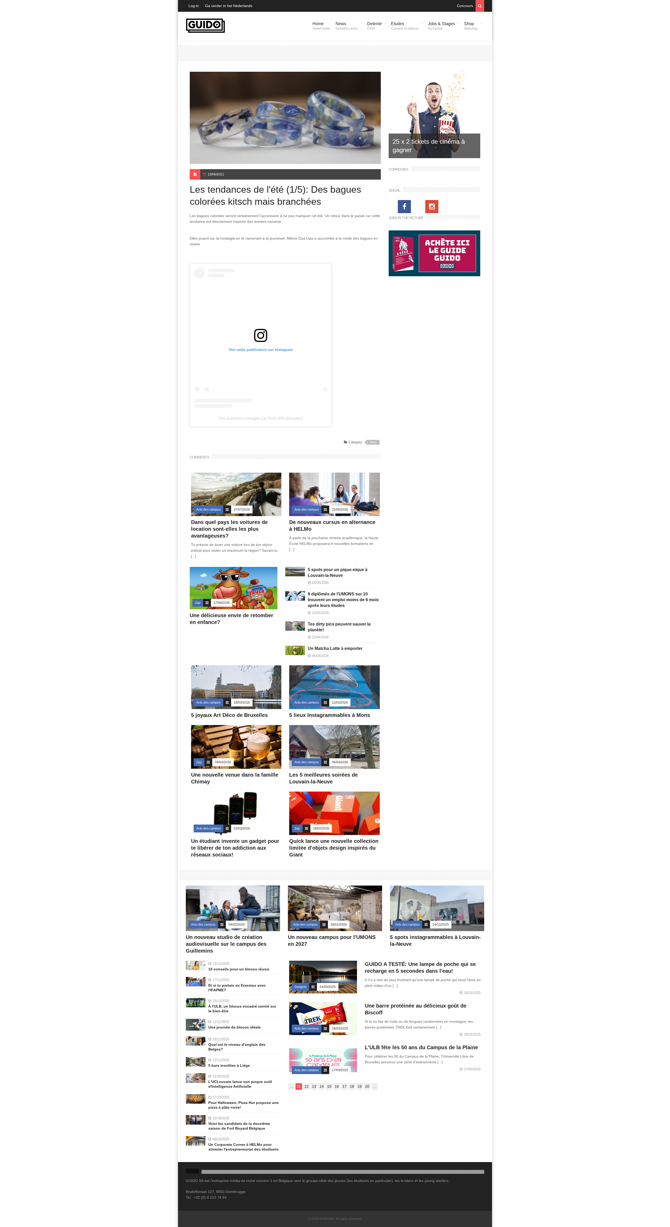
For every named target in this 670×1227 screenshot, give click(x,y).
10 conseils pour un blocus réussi (238, 969)
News (347, 25)
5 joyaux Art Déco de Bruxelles (230, 715)
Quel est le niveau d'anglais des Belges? (236, 1046)
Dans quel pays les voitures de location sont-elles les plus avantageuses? (229, 529)
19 (360, 1086)
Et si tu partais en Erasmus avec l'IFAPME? (237, 987)
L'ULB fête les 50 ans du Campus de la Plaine (421, 1047)
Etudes (405, 25)
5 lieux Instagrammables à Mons (329, 715)
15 (329, 1086)
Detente (374, 25)
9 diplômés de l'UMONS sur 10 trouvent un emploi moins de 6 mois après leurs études (343, 600)
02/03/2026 (242, 828)
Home (321, 25)
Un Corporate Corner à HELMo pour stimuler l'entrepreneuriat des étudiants (243, 1146)
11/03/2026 (340, 702)
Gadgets (300, 987)
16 (337, 1086)
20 (367, 1086)
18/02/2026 (321, 828)
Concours (465, 6)
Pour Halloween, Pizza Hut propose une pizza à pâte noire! (243, 1105)
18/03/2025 (340, 1028)
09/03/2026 (223, 762)
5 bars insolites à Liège (229, 1065)
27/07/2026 (242, 509)
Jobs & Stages (441, 25)
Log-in (193, 6)
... (291, 1086)
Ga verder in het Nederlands (228, 6)
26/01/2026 (339, 924)
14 (322, 1086)
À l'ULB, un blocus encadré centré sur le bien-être (242, 1008)
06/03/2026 (340, 762)
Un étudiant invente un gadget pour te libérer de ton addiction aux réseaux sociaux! (235, 848)
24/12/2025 (441, 924)
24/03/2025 (328, 987)
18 (352, 1086)
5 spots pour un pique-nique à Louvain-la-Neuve (337, 572)
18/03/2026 (242, 702)
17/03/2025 (340, 1070)
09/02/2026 (236, 924)
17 (344, 1086)
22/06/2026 (340, 509)
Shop (471, 25)
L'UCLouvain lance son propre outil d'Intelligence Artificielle (240, 1084)
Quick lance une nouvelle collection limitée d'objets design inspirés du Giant (333, 848)
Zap (197, 603)
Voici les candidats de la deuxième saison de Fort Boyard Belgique (239, 1125)
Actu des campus (208, 509)
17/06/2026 (222, 603)
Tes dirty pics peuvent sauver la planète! (339, 627)
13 (314, 1086)
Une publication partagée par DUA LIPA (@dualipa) (261, 418)
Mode (373, 442)
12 (306, 1086)
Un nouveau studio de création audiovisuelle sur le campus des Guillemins (226, 944)
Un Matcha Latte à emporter (335, 648)
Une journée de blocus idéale (234, 1027)
